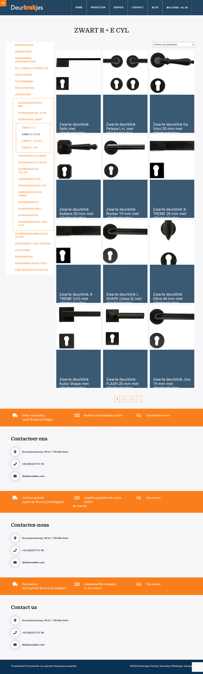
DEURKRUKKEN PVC (28, 202)
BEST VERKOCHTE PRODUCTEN (31, 68)
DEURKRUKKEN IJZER (29, 179)
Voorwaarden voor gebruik (39, 666)
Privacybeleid (18, 666)
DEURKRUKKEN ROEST (30, 208)
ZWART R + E (29, 127)
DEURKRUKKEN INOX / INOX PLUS (32, 224)
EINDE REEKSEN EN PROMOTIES (31, 270)
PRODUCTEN (98, 7)
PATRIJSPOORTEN (24, 88)
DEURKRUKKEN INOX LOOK (32, 185)
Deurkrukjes (144, 666)
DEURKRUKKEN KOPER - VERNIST (30, 194)
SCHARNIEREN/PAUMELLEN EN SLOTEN (31, 235)
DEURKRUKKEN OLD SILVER (32, 162)
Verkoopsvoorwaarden (65, 666)
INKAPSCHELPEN (24, 45)
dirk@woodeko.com (33, 476)
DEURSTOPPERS (23, 74)
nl (3, 3)
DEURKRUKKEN (23, 94)
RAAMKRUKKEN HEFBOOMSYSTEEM (25, 60)
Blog (155, 7)
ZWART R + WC (30, 147)
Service (119, 7)
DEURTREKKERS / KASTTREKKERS (33, 243)
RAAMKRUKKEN (23, 51)
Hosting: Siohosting (161, 666)
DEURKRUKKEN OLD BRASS (32, 155)
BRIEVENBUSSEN (24, 256)
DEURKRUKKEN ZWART (30, 119)
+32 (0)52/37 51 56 (33, 464)
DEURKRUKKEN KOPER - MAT (30, 105)
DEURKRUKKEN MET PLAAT (32, 113)
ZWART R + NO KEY (32, 141)
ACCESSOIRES (22, 250)
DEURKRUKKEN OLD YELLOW (28, 171)
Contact (138, 7)
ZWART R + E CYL (31, 134)
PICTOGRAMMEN (24, 81)
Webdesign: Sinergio (182, 666)
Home (78, 7)
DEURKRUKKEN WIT (28, 215)
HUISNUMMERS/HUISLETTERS (31, 263)
